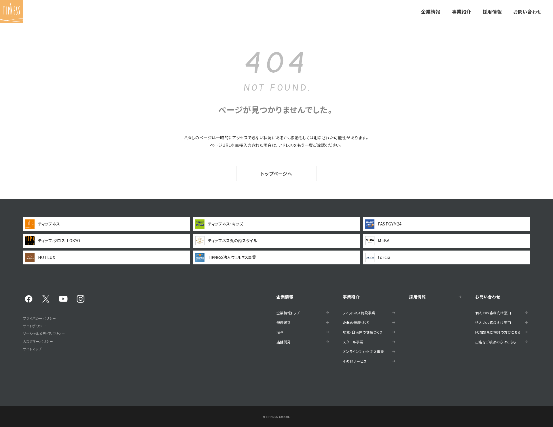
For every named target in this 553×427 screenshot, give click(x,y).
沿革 (280, 332)
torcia (384, 257)
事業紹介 (461, 11)
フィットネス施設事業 (359, 312)
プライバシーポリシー (39, 318)
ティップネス (49, 224)
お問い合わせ (527, 11)
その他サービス (355, 361)
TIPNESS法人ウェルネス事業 (232, 257)
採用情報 (492, 11)
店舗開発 (283, 341)
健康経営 (283, 322)
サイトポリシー (34, 325)
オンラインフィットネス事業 (363, 351)
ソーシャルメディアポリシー (44, 333)
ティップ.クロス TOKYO (59, 240)
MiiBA (384, 240)
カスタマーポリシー (38, 341)
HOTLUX (46, 257)
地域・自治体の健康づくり (362, 332)
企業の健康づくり (356, 322)
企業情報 (430, 11)
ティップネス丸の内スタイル (232, 240)
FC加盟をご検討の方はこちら (498, 332)
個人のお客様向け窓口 (493, 312)
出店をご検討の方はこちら (495, 341)
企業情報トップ (288, 312)
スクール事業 (353, 341)
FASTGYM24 (390, 224)
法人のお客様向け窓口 (493, 322)
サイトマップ (32, 348)
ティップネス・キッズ (225, 224)
